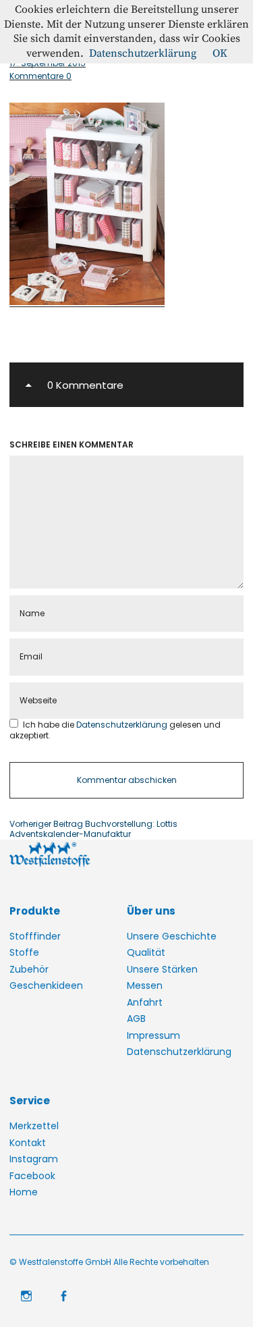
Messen (145, 985)
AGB (136, 1018)
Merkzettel (34, 1126)
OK (220, 53)
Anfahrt (145, 1002)
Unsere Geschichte (172, 936)
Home (23, 1192)
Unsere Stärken (162, 969)
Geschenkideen (46, 985)
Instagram (33, 1159)
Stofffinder (35, 936)
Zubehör (29, 969)
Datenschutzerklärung (122, 724)
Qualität (146, 952)
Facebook (32, 1176)
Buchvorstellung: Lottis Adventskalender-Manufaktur (93, 829)
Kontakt (27, 1142)
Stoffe (24, 952)
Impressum (153, 1035)
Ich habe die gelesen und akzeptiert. (115, 730)
